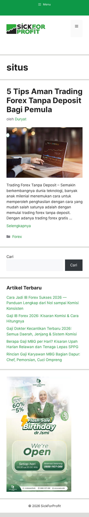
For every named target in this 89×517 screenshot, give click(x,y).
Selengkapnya (18, 226)
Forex (17, 236)
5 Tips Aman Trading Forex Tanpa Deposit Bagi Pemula (44, 100)
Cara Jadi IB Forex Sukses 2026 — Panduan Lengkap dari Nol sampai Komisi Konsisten (42, 303)
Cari (9, 257)
